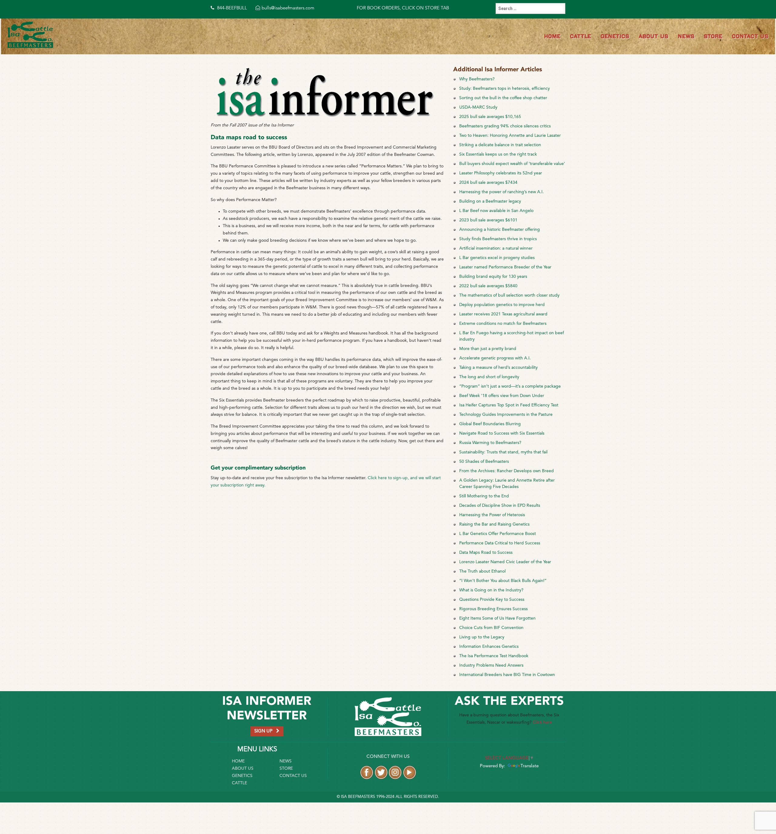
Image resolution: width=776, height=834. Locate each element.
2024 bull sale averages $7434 (488, 182)
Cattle (580, 36)
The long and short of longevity (489, 377)
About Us (653, 36)
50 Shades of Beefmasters (484, 461)
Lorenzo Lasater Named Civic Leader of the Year (505, 562)
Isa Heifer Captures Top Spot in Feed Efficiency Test (508, 405)
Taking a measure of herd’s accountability (498, 367)
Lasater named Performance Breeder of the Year (505, 267)
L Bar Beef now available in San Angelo (496, 211)
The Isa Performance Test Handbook (493, 656)
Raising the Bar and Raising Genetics (494, 524)
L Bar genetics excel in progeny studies (497, 258)
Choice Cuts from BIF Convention (491, 628)
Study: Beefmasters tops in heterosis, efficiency (504, 88)
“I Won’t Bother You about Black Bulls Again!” (503, 581)
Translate (529, 766)
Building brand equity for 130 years (493, 276)
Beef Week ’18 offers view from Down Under (501, 396)
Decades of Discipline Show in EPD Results (499, 505)
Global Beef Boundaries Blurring (490, 424)
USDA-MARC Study (478, 107)
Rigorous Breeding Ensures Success (493, 609)
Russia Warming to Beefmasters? (490, 443)
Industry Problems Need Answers (491, 665)
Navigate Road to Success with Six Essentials (501, 433)
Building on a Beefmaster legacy (490, 201)
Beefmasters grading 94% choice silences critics (505, 126)
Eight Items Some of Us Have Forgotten (497, 618)
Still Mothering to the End (484, 496)
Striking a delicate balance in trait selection (500, 145)
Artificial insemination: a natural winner (496, 248)
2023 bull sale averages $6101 (488, 220)
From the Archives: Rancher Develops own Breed (506, 471)
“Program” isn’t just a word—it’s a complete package (510, 386)
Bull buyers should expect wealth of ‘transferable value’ (512, 164)
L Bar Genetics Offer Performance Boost (497, 534)
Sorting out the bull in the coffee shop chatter (503, 98)
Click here (542, 722)
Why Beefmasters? (477, 79)
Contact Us (750, 36)
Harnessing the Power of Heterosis (492, 515)
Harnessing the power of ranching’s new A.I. (501, 192)
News (686, 36)
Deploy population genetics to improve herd (502, 305)
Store (713, 36)
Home (552, 36)
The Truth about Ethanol (482, 571)
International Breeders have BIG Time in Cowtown (507, 675)
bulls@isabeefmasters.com (288, 8)
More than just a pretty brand (487, 349)
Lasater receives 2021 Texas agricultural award (503, 314)
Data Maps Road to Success (486, 552)
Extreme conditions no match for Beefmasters (503, 323)
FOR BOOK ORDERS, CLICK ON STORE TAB (403, 8)
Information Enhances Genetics (489, 646)
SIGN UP (265, 731)
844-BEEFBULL (231, 8)
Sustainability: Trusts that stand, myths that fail (503, 452)
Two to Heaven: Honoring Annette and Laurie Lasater (510, 135)
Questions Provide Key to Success (491, 599)
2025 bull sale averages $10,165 (490, 117)
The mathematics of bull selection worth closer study (509, 295)
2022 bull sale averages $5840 (488, 286)
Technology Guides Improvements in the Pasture (506, 414)
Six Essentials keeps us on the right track (498, 154)
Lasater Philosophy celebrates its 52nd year (500, 173)
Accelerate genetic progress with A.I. (495, 358)
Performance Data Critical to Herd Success (499, 543)
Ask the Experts (509, 701)
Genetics (614, 36)
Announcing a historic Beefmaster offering (499, 229)
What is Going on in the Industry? (491, 590)
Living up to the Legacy (481, 637)
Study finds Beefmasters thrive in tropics (498, 239)
